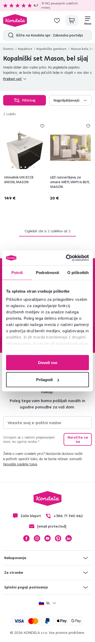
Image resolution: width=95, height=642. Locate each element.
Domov (8, 49)
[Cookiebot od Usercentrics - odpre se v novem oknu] (67, 258)
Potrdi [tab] (17, 272)
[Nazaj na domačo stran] (15, 20)
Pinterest (58, 538)
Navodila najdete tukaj (20, 464)
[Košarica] (71, 20)
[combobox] (70, 100)
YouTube (47, 538)
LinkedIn (68, 538)
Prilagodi (44, 379)
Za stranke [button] (13, 572)
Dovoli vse (47, 362)
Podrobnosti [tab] (47, 272)
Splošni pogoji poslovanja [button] (26, 587)
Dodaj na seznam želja (42, 126)
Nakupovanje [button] (15, 557)
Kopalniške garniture (51, 49)
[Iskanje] (9, 35)
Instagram (37, 538)
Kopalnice (25, 49)
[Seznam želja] (57, 20)
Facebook (26, 538)
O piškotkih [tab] (78, 272)
